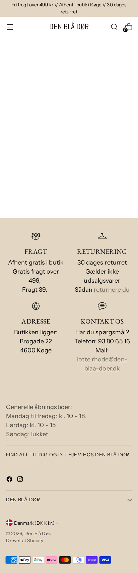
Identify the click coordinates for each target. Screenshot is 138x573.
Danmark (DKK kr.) (34, 523)
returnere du (112, 289)
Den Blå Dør (37, 533)
